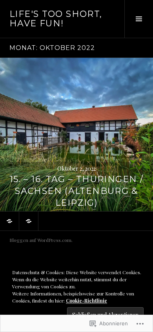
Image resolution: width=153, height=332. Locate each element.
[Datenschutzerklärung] (28, 221)
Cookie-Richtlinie (86, 300)
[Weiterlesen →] (76, 134)
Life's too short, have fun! (55, 19)
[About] (9, 221)
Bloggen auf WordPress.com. (41, 240)
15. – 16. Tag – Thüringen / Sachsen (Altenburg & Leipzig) (76, 191)
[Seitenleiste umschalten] (138, 19)
